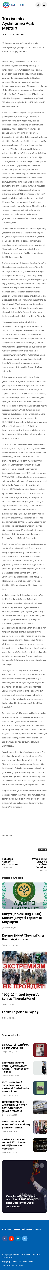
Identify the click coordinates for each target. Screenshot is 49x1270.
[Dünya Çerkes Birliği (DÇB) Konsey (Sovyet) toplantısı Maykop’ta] (24, 895)
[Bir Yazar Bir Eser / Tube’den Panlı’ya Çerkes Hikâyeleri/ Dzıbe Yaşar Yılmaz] (40, 1088)
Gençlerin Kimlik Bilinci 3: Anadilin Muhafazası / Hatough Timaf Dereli (22, 1199)
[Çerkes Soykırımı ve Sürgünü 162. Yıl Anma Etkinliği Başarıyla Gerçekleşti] (40, 1145)
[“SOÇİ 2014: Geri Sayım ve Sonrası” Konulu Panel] (24, 970)
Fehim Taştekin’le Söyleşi (20, 1012)
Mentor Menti (28, 1261)
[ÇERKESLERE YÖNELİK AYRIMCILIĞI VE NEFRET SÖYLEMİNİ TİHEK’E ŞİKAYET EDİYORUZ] (40, 1107)
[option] (24, 1186)
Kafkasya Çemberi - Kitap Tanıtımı (10, 863)
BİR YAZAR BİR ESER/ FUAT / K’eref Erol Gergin (16, 1046)
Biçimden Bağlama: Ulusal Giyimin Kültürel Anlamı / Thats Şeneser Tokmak (15, 1067)
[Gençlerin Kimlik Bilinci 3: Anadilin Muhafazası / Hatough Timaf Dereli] (24, 1186)
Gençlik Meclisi (8, 1265)
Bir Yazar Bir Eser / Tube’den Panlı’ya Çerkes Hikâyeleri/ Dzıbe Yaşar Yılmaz (15, 1087)
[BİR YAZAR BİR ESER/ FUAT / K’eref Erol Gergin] (40, 1050)
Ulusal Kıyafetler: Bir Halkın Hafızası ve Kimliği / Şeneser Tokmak (16, 1124)
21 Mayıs (19, 1265)
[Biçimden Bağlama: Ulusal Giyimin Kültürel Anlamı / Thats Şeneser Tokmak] (40, 1068)
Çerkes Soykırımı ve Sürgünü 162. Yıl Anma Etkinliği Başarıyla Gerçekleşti (14, 1144)
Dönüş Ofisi (16, 1261)
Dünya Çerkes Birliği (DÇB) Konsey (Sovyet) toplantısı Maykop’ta (22, 918)
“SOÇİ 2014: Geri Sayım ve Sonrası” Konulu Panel (20, 997)
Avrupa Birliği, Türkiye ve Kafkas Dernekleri (39, 864)
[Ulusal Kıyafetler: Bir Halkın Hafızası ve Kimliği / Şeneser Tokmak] (40, 1127)
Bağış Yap (6, 1261)
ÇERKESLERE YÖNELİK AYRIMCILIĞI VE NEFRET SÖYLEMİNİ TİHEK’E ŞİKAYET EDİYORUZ (14, 1106)
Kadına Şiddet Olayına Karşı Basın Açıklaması (23, 937)
